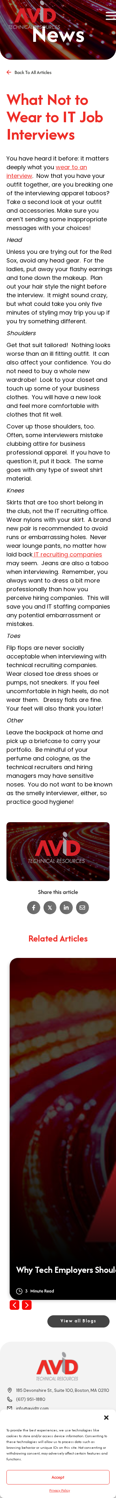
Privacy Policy (59, 1490)
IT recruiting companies (67, 554)
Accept (58, 1477)
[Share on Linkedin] (66, 907)
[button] (106, 1417)
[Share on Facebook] (33, 907)
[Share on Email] (82, 907)
